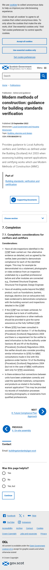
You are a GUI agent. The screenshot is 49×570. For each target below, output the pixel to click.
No (9, 479)
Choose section (11, 218)
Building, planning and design (19, 133)
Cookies (40, 528)
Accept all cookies (24, 41)
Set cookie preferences (24, 57)
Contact (29, 528)
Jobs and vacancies (28, 534)
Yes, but (11, 486)
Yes (9, 473)
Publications (15, 85)
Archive (19, 528)
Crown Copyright (9, 534)
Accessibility (7, 528)
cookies (13, 5)
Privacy (44, 534)
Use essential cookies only (24, 50)
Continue (8, 495)
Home (4, 85)
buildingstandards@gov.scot (22, 450)
